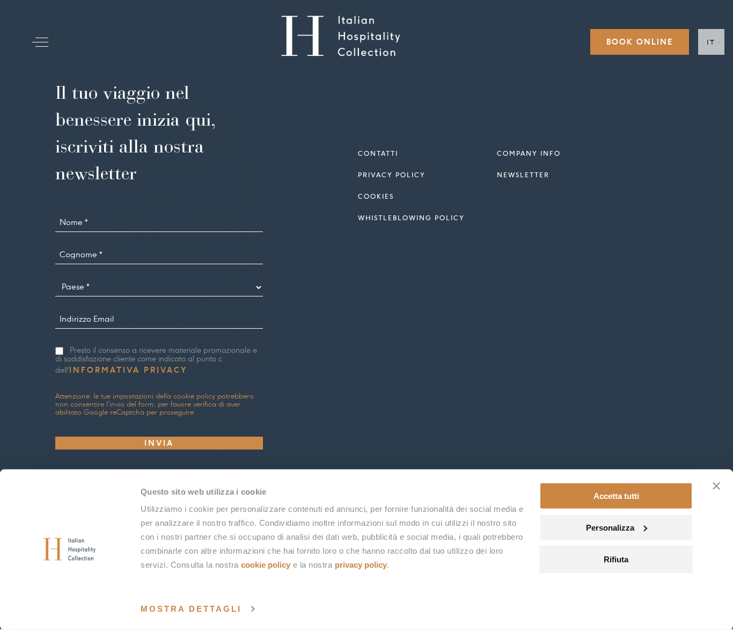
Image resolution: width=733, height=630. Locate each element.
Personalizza (610, 527)
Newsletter (523, 175)
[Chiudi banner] (716, 486)
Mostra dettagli (191, 608)
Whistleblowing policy (411, 218)
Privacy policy (392, 175)
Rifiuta (616, 558)
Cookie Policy (265, 564)
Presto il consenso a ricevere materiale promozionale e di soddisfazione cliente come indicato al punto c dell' (156, 360)
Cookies (376, 196)
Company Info (529, 153)
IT (711, 42)
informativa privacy (128, 370)
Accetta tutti (616, 496)
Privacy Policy (361, 564)
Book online (639, 42)
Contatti (378, 153)
